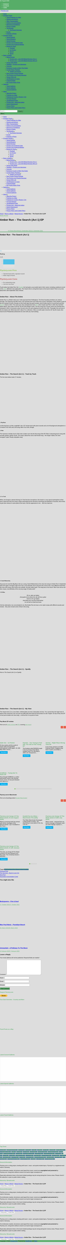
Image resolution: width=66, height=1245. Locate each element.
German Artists (42, 1151)
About (5, 91)
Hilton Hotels (39, 1153)
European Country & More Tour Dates (17, 68)
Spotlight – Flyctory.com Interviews (16, 64)
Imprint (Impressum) (12, 104)
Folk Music (33, 1151)
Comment (3, 974)
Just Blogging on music (13, 79)
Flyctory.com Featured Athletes (15, 44)
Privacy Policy (10, 106)
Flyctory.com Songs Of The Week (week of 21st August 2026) (9, 817)
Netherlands (29, 1155)
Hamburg (19, 1153)
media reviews (11, 724)
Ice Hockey (13, 50)
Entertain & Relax (11, 33)
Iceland (58, 1153)
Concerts (9, 66)
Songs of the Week (11, 62)
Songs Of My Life (11, 77)
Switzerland (30, 1157)
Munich (12, 1155)
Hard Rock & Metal (28, 1153)
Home (5, 14)
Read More (4, 752)
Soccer (12, 51)
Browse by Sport (11, 46)
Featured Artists (10, 80)
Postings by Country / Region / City (16, 97)
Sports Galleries (11, 88)
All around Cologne (12, 1150)
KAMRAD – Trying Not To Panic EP (8, 773)
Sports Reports (10, 37)
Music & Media (7, 55)
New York (37, 1155)
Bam (35, 1241)
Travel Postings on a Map (13, 17)
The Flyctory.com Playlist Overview (16, 75)
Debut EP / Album (5, 1151)
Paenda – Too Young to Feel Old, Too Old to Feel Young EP (32, 744)
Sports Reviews (10, 41)
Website (2, 985)
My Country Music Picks (13, 82)
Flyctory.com (14, 1241)
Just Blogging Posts (12, 100)
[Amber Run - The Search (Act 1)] (6, 249)
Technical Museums (40, 1157)
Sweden (22, 1157)
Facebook (6, 5)
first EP (2, 305)
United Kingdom (24, 869)
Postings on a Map (11, 95)
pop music (28, 724)
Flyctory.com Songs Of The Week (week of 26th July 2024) (55, 817)
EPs (37, 305)
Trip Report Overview (16, 30)
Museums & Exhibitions (13, 24)
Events (8, 32)
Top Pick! (50, 1157)
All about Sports (7, 35)
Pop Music (10, 869)
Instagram (6, 4)
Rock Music (16, 869)
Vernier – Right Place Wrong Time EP (55, 743)
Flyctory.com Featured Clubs (14, 42)
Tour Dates (58, 1157)
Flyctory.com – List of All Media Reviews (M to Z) (23, 60)
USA (4, 289)
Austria (28, 1150)
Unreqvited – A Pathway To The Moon (14, 948)
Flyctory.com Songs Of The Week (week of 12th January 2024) (9, 847)
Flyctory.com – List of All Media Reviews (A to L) (23, 59)
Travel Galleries (10, 86)
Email (2, 981)
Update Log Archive (15, 71)
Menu (2, 113)
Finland (19, 1151)
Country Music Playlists (13, 70)
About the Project (11, 93)
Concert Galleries (11, 89)
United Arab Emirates (13, 1159)
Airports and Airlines (12, 19)
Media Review (10, 57)
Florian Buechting (15, 230)
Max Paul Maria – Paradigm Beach (12, 925)
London (6, 1155)
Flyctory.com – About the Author (15, 102)
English (21, 287)
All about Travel (7, 15)
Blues (39, 1150)
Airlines (3, 1150)
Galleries (5, 84)
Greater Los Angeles (9, 1153)
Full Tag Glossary (11, 98)
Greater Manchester (21, 798)
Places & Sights (11, 26)
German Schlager (53, 1151)
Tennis (11, 53)
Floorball (12, 48)
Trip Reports (9, 28)
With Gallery (40, 1159)
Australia (21, 1150)
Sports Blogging (11, 39)
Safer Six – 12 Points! (7, 743)
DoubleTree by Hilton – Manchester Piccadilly (30, 817)
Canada (46, 1150)
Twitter (5, 7)
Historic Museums (49, 1153)
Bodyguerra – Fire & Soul (9, 901)
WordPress (28, 1241)
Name (2, 978)
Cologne (52, 1150)
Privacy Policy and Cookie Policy (15, 107)
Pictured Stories (46, 1155)
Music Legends (20, 1155)
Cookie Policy (11, 1185)
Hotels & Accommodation (13, 23)
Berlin (34, 1150)
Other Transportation (12, 21)
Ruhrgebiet (15, 1157)
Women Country (50, 1159)
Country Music (60, 1150)
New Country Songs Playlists (14, 73)
